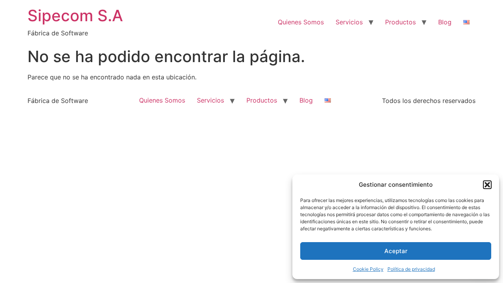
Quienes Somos (301, 22)
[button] (487, 185)
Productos (400, 22)
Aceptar (396, 251)
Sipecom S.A (75, 15)
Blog (445, 22)
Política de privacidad (411, 269)
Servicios (349, 22)
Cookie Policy (368, 269)
